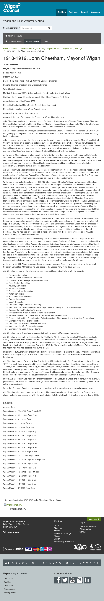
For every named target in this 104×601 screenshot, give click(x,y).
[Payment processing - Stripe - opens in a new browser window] (14, 548)
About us (58, 528)
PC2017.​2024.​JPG (18, 508)
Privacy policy (85, 529)
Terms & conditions (87, 526)
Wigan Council (12, 7)
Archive (14, 48)
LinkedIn (87, 580)
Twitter (64, 580)
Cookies (7, 582)
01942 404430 (13, 532)
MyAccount (96, 12)
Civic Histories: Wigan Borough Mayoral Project (40, 48)
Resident (62, 12)
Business (73, 12)
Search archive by (11, 27)
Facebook (57, 580)
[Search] (49, 28)
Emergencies (9, 589)
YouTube (72, 580)
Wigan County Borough (72, 48)
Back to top (93, 519)
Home (5, 48)
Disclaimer (8, 585)
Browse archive (32, 41)
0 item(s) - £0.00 (13, 35)
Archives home (14, 41)
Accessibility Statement (64, 541)
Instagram (79, 580)
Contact (46, 41)
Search (57, 538)
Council (84, 12)
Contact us (8, 578)
